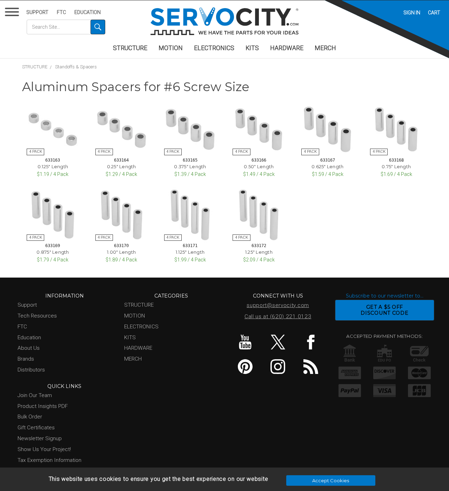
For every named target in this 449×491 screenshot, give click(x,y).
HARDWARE (286, 48)
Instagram (278, 366)
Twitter (278, 342)
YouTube (245, 342)
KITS (252, 48)
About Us (29, 348)
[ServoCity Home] (224, 21)
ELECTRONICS (214, 48)
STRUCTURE (130, 48)
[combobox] (66, 27)
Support (37, 12)
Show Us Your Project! (44, 449)
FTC (61, 12)
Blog (311, 366)
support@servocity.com (278, 305)
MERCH (325, 48)
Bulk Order (30, 417)
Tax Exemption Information (49, 460)
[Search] (98, 27)
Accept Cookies (330, 480)
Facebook (311, 342)
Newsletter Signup (40, 438)
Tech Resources (37, 316)
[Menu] (13, 13)
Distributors (31, 370)
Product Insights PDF (43, 406)
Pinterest (245, 366)
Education (87, 12)
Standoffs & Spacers (76, 66)
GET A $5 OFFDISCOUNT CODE (384, 310)
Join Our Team (35, 395)
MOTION (171, 48)
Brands (26, 359)
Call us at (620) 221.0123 (277, 316)
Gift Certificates (36, 427)
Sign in (411, 12)
